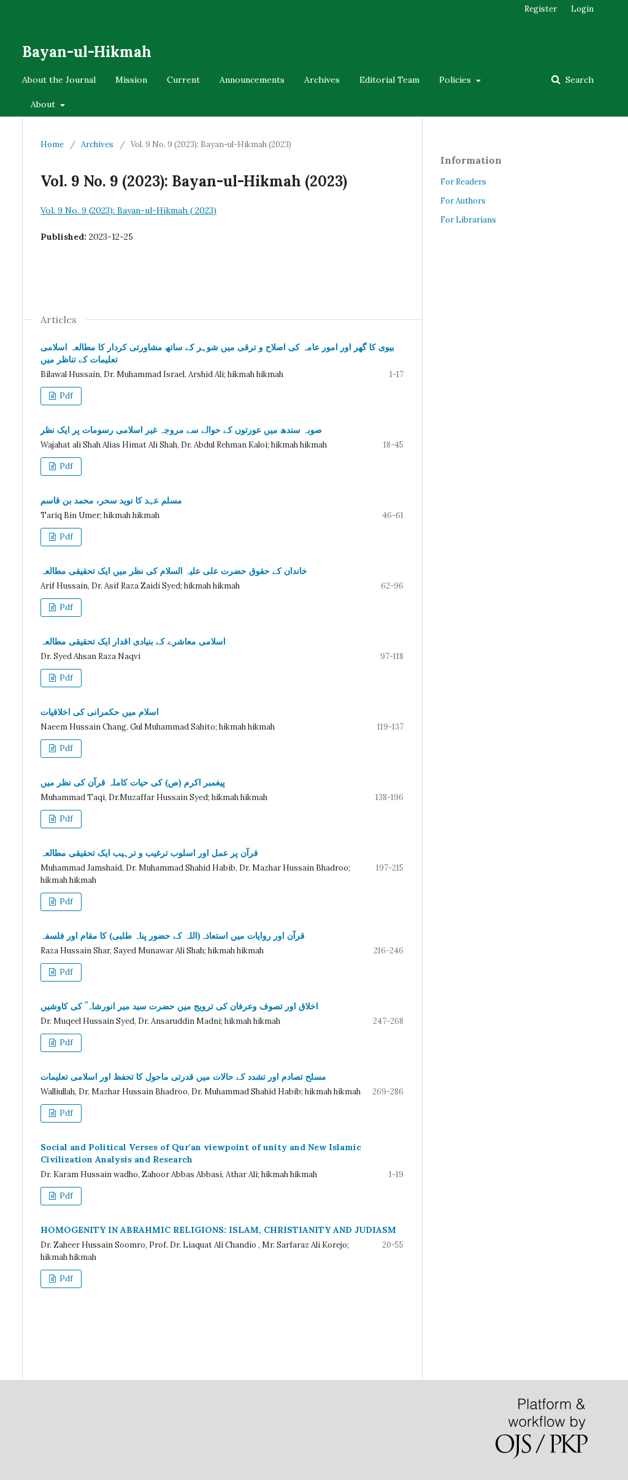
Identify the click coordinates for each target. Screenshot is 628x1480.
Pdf (65, 396)
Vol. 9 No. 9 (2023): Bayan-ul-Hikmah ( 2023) (128, 210)
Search (578, 79)
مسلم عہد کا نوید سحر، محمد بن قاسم (111, 500)
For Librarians (468, 220)
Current (183, 79)
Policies (456, 79)
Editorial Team (389, 79)
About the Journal (59, 79)
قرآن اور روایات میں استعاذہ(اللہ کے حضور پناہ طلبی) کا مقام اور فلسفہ (172, 935)
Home (52, 144)
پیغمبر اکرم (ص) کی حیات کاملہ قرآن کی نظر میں (132, 782)
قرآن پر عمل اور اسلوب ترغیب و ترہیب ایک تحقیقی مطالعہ (149, 852)
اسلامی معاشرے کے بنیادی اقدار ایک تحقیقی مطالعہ (133, 641)
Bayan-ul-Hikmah (86, 51)
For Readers (463, 182)
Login (582, 9)
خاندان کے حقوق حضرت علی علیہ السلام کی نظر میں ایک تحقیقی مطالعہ (173, 570)
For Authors (463, 201)
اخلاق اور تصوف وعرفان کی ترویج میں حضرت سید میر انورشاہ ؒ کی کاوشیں (179, 1006)
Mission (131, 79)
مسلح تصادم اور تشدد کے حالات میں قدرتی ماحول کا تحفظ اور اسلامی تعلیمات (183, 1076)
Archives (322, 79)
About (44, 104)
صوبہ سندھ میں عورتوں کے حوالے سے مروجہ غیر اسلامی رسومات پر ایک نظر (181, 429)
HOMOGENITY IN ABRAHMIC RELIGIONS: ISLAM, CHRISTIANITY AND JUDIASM (218, 1229)
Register (540, 9)
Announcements (252, 79)
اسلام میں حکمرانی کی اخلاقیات (99, 711)
